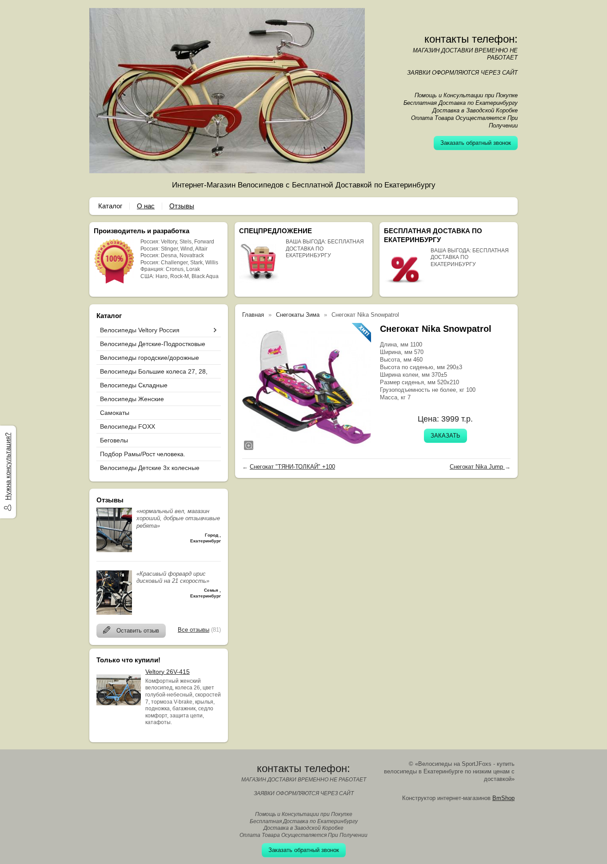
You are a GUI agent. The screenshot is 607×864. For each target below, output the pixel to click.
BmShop (503, 798)
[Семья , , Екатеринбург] (114, 612)
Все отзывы (193, 629)
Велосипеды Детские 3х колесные (150, 467)
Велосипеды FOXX (127, 426)
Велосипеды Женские (132, 398)
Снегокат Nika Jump (477, 466)
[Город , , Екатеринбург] (114, 550)
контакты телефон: (471, 39)
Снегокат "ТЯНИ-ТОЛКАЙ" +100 (292, 466)
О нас (146, 206)
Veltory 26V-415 (167, 671)
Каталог (110, 206)
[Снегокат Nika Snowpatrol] (306, 387)
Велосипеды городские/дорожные (149, 357)
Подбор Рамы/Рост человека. (142, 454)
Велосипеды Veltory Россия (140, 330)
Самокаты (114, 412)
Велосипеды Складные (134, 385)
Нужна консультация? (8, 466)
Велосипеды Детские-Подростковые (152, 343)
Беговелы (114, 440)
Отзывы (181, 206)
